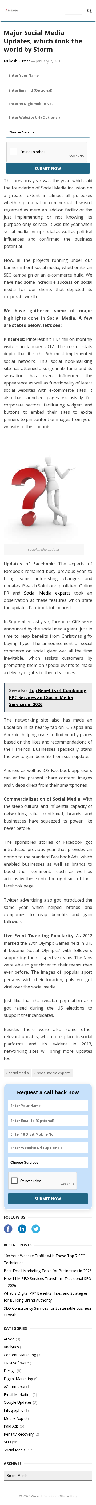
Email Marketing (17, 1394)
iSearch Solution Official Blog (54, 1496)
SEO (7, 1441)
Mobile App (13, 1418)
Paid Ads (11, 1426)
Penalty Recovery (19, 1434)
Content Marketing (20, 1354)
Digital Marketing (18, 1378)
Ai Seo (9, 1339)
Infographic (13, 1410)
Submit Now (48, 168)
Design (10, 1370)
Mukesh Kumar (17, 61)
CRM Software (16, 1362)
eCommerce (14, 1386)
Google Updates (18, 1402)
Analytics (11, 1346)
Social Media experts (47, 593)
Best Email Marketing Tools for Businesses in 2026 (48, 1270)
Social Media (19, 1072)
